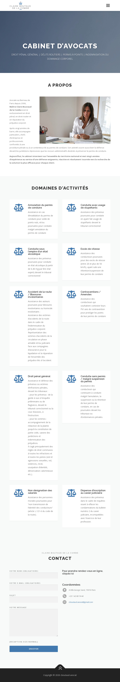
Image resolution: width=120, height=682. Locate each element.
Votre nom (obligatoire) (24, 571)
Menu (107, 5)
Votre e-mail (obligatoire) (25, 583)
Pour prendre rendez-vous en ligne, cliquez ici (82, 572)
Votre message (18, 607)
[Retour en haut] (60, 668)
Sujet (13, 595)
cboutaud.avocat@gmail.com (81, 602)
